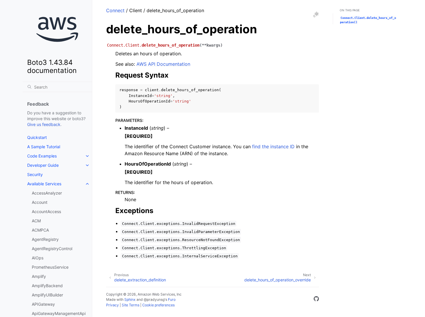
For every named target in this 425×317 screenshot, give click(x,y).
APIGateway (43, 304)
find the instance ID (273, 146)
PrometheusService (50, 267)
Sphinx (130, 299)
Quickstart (37, 137)
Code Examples (42, 155)
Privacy (112, 305)
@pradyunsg (154, 299)
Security (35, 174)
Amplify (39, 276)
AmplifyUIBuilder (47, 294)
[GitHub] (316, 299)
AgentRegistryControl (52, 248)
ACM (36, 220)
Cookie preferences (158, 305)
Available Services (44, 183)
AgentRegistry (45, 239)
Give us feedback (43, 124)
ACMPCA (40, 230)
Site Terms (130, 305)
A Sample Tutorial (43, 146)
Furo (171, 299)
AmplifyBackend (47, 285)
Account (39, 202)
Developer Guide (43, 165)
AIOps (37, 257)
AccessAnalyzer (47, 192)
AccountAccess (46, 211)
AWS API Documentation (163, 64)
